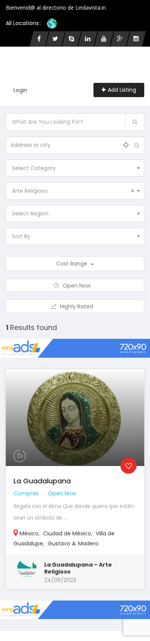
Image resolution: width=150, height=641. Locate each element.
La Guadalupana (42, 481)
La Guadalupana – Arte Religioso (78, 568)
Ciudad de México (67, 533)
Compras (25, 493)
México (29, 533)
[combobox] (75, 168)
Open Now (77, 285)
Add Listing (122, 90)
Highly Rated (77, 306)
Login (20, 90)
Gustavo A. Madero (73, 543)
